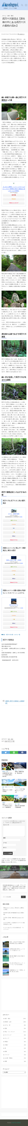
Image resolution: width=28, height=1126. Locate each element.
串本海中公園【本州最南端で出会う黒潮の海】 (13, 913)
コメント (6, 825)
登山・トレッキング (19, 770)
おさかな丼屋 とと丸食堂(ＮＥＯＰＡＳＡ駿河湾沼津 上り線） (14, 923)
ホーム (4, 15)
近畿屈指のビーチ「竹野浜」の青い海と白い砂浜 (17, 970)
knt (13, 528)
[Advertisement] (14, 79)
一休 (14, 532)
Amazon (14, 198)
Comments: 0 (21, 34)
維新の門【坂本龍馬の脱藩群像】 (20, 806)
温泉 (15, 1028)
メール (5, 842)
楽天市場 (14, 195)
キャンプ (15, 1038)
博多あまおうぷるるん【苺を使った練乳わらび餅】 (13, 908)
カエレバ (16, 192)
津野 (13, 741)
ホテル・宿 (17, 787)
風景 (15, 1061)
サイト (5, 847)
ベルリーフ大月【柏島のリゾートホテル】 (20, 790)
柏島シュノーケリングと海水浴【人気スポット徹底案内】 (7, 805)
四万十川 (10, 741)
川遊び (15, 1045)
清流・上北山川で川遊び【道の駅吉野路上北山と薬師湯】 (17, 942)
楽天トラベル (14, 520)
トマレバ (16, 515)
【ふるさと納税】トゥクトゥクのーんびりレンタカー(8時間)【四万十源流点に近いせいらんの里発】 (13, 188)
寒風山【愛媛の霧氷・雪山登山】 (19, 772)
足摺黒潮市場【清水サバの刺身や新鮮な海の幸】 (7, 774)
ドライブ (10, 786)
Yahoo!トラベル (13, 540)
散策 (15, 1051)
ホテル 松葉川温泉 (13, 513)
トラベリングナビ (16, 1122)
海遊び (3, 802)
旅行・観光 (10, 15)
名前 (4, 838)
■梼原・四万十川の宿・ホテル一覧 (11, 634)
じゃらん (14, 524)
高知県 (6, 741)
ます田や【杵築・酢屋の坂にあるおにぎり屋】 (13, 918)
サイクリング (15, 1035)
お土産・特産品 (15, 1058)
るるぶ (13, 536)
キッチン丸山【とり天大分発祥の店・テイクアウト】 (13, 928)
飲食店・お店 (5, 771)
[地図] (21, 516)
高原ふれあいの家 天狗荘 (13, 560)
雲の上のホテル (13, 605)
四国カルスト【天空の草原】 (7, 790)
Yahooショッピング (13, 202)
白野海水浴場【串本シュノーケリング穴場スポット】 (17, 949)
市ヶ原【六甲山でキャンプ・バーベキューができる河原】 (17, 963)
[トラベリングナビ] (10, 4)
